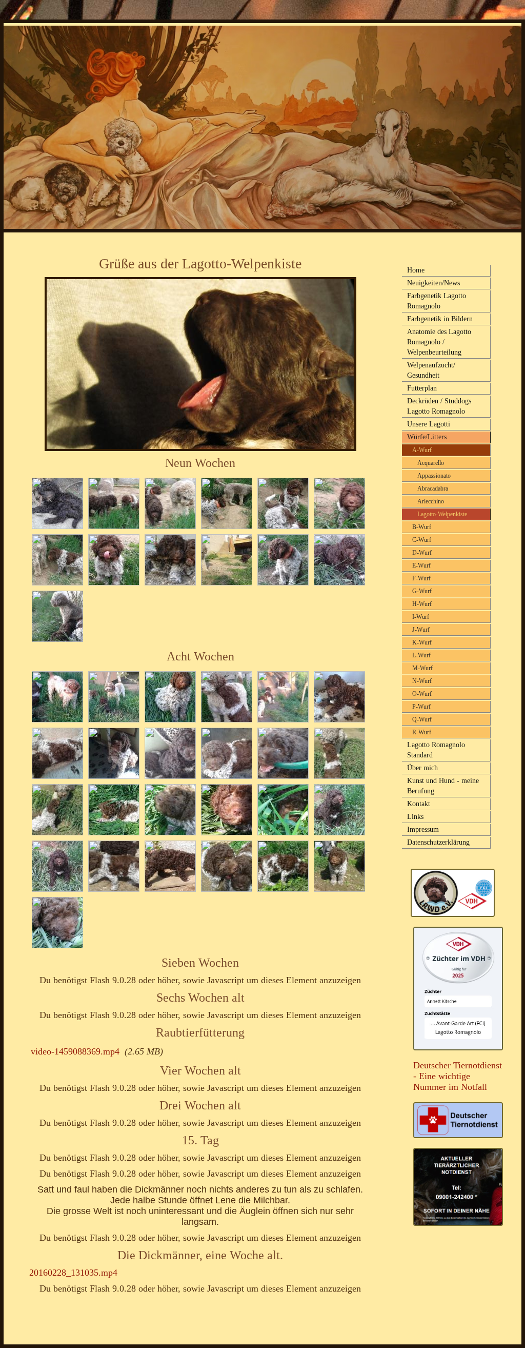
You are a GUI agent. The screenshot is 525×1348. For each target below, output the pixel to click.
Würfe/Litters (427, 437)
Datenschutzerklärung (438, 842)
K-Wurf (422, 642)
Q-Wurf (422, 719)
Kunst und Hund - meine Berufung (443, 786)
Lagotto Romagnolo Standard (436, 750)
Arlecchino (430, 501)
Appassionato (434, 475)
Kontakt (418, 804)
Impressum (423, 829)
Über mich (422, 768)
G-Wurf (422, 591)
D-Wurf (422, 552)
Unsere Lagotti (428, 424)
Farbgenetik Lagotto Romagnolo (436, 301)
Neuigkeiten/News (433, 283)
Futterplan (422, 388)
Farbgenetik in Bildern (440, 319)
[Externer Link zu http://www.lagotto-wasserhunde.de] (453, 914)
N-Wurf (422, 681)
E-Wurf (421, 565)
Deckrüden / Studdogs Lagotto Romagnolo (439, 406)
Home (416, 270)
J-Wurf (421, 629)
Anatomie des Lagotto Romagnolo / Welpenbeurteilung (439, 342)
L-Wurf (421, 655)
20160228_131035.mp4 (73, 1272)
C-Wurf (421, 539)
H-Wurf (422, 604)
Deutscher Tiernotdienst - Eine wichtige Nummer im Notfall (457, 1076)
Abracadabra (432, 488)
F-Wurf (421, 578)
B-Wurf (421, 527)
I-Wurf (420, 616)
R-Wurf (421, 732)
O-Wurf (422, 693)
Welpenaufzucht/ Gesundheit (431, 370)
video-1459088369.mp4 (75, 1051)
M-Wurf (422, 668)
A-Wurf (422, 450)
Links (415, 816)
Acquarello (430, 462)
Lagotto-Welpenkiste (442, 514)
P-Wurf (421, 706)
